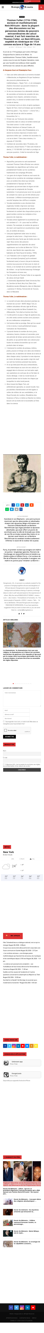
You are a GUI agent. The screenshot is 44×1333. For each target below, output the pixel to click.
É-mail (5, 757)
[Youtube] (33, 1307)
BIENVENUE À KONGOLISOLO (20, 2)
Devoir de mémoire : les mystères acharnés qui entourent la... (26, 1211)
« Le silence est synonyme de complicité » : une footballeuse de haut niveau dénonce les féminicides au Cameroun (21, 966)
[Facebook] (11, 1307)
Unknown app (17, 1062)
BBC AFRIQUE (15, 936)
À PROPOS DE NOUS (11, 1318)
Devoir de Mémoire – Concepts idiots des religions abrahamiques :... (27, 1200)
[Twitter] (16, 1307)
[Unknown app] (6, 1065)
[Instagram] (22, 1307)
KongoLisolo (16, 1073)
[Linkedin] (27, 1307)
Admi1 (13, 47)
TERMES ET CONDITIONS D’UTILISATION (21, 1320)
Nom (4, 751)
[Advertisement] (22, 429)
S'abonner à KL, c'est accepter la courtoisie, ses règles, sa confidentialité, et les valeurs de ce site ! (21, 765)
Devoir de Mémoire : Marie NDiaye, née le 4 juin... (26, 1232)
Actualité (22, 16)
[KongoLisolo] (6, 1077)
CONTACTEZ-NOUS (24, 1318)
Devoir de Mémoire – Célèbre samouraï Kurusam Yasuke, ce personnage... (25, 1222)
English (28, 1)
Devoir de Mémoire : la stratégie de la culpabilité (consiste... (27, 1242)
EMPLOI (34, 1318)
